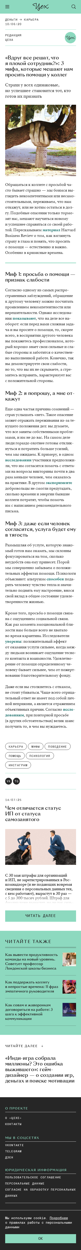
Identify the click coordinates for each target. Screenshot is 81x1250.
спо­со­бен (55, 579)
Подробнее (59, 1218)
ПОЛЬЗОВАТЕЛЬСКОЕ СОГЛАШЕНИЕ (33, 1177)
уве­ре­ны (13, 641)
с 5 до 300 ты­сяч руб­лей (26, 898)
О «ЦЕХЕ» (13, 1118)
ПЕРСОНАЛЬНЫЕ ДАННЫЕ (25, 1183)
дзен (9, 1157)
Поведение (57, 746)
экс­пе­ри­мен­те (59, 482)
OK (40, 1239)
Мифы (36, 746)
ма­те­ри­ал (51, 230)
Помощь (15, 756)
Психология (39, 756)
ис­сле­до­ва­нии (18, 460)
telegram (13, 1151)
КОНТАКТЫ (13, 1124)
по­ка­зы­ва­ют (24, 318)
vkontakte (14, 1145)
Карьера (31, 19)
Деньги (11, 19)
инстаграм (18, 765)
